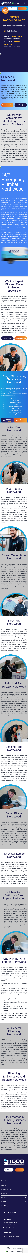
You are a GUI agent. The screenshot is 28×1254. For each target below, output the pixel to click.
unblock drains (14, 316)
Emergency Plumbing (16, 414)
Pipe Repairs (15, 400)
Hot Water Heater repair (9, 875)
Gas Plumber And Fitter (15, 412)
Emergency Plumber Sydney (17, 218)
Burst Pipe (15, 404)
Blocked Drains (15, 398)
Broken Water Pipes (15, 402)
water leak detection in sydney (17, 1094)
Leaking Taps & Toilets (15, 406)
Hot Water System (16, 410)
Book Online (8, 1170)
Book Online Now (7, 105)
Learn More (7, 338)
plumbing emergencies (20, 1129)
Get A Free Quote (21, 105)
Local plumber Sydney (14, 238)
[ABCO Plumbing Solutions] (14, 1251)
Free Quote (20, 1170)
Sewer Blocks (15, 408)
